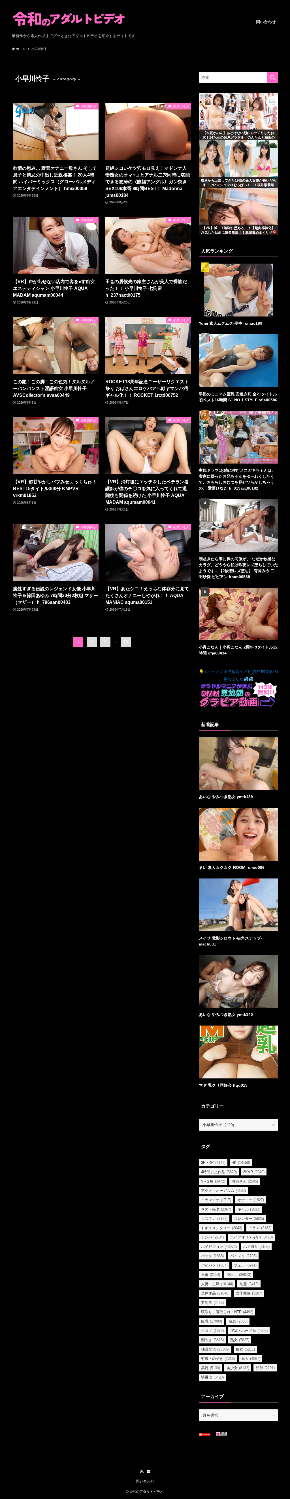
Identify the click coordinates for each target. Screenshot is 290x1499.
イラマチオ (216, 1200)
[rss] (141, 1471)
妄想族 (212, 1302)
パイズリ (243, 1256)
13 (125, 641)
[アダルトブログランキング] (221, 1434)
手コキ (212, 1330)
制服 (249, 1284)
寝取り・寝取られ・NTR (227, 1312)
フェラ (245, 1265)
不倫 (210, 1274)
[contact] (148, 1471)
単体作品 (215, 1293)
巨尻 (238, 1321)
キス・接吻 (216, 1209)
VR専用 (213, 1181)
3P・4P (213, 1162)
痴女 (245, 1349)
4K (241, 1162)
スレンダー (249, 1218)
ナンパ (212, 1237)
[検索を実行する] (272, 77)
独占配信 (215, 1349)
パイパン (214, 1265)
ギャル (249, 1209)
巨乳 (211, 1321)
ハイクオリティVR (251, 1237)
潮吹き (212, 1340)
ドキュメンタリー (221, 1228)
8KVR (254, 1172)
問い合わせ (145, 1481)
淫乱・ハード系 (249, 1330)
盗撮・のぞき (218, 1358)
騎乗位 (212, 1377)
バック (212, 1256)
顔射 (265, 1368)
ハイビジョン (219, 1246)
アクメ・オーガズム (223, 1190)
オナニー (251, 1200)
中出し (239, 1274)
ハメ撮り (256, 1246)
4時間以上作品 (219, 1172)
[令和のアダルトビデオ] (68, 19)
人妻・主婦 (217, 1284)
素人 (250, 1358)
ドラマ (260, 1228)
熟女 (239, 1340)
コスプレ (214, 1218)
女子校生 (249, 1293)
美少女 (238, 1368)
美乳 (210, 1368)
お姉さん (245, 1181)
